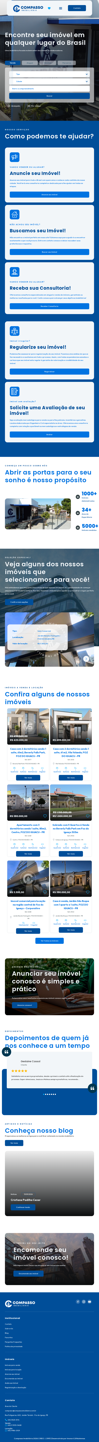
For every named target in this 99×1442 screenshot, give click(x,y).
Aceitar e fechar (49, 1434)
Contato (77, 8)
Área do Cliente (11, 1406)
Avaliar (49, 434)
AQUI (45, 1428)
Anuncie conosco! (24, 1005)
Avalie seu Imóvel (11, 1383)
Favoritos (9, 1337)
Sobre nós (9, 1328)
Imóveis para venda (12, 1365)
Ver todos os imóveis (49, 941)
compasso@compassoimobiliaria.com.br (20, 1411)
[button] (61, 8)
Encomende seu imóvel (28, 1273)
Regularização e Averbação (15, 1387)
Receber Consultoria (49, 306)
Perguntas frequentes (13, 1342)
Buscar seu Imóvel (49, 252)
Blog (7, 1333)
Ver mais (28, 778)
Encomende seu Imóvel (14, 1378)
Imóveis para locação (13, 1370)
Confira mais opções (19, 602)
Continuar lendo (23, 1207)
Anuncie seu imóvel (49, 194)
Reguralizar (49, 371)
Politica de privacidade (13, 1346)
